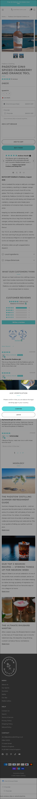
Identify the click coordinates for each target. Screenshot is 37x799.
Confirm (18, 409)
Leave (18, 414)
